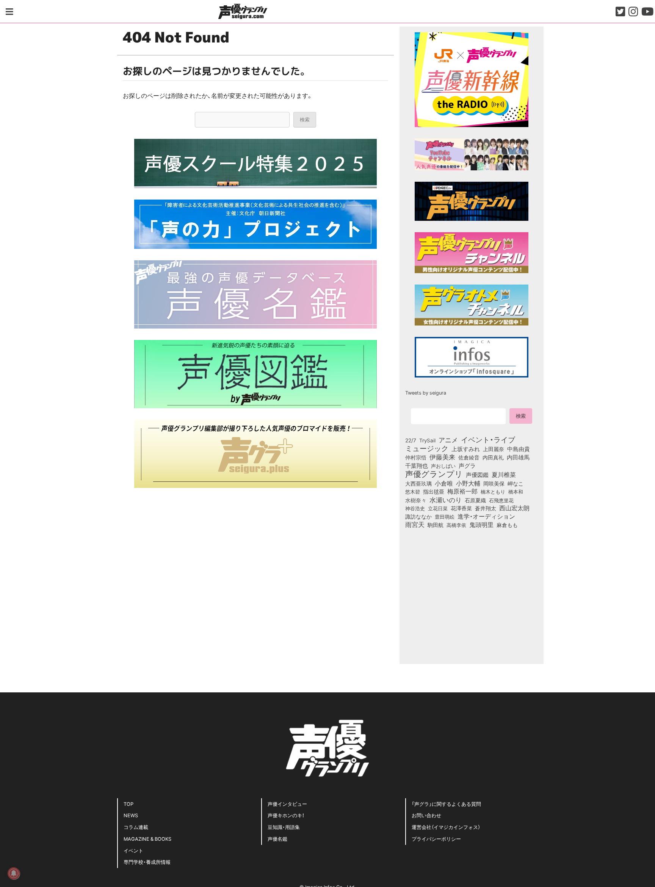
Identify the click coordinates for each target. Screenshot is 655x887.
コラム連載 (136, 826)
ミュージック (426, 448)
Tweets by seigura (425, 392)
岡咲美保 (494, 484)
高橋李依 (456, 524)
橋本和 (515, 491)
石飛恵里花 (501, 500)
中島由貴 (518, 449)
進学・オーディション (486, 516)
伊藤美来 (442, 457)
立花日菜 (438, 508)
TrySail (427, 440)
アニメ (448, 440)
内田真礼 (493, 457)
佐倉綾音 (468, 457)
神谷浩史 (415, 508)
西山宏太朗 (514, 508)
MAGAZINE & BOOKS (147, 838)
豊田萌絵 (444, 516)
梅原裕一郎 (462, 491)
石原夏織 (475, 500)
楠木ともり (493, 491)
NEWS (131, 815)
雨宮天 (415, 524)
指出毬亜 (433, 491)
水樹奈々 (415, 500)
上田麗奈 (493, 449)
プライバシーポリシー (436, 838)
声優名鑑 (277, 838)
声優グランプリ (434, 473)
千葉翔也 (416, 465)
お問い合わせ (426, 815)
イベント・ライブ (488, 439)
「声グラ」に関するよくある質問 (446, 803)
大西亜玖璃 (418, 484)
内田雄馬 (518, 457)
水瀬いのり (445, 499)
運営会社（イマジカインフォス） (446, 826)
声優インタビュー (287, 803)
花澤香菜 (461, 508)
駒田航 (435, 525)
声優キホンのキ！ (286, 815)
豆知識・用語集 (284, 826)
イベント (133, 850)
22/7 (410, 440)
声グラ (467, 465)
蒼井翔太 (485, 508)
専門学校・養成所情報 (147, 861)
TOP (128, 803)
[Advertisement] (255, 552)
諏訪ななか (418, 516)
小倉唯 (444, 483)
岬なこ (515, 483)
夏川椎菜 (504, 474)
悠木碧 (412, 491)
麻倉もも (507, 524)
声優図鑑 (477, 474)
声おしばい (443, 465)
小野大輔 (468, 483)
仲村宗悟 (415, 457)
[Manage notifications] (14, 873)
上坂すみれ (465, 449)
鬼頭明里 (481, 524)
